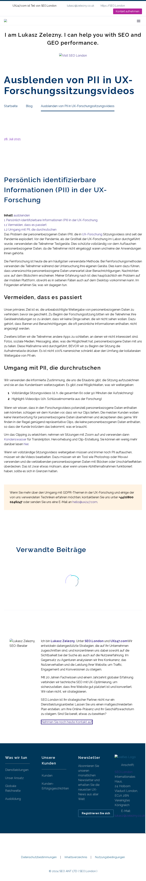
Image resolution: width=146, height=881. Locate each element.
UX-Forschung (92, 234)
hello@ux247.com (84, 502)
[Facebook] (6, 527)
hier (26, 444)
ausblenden (21, 215)
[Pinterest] (17, 527)
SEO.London (124, 772)
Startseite (43, 26)
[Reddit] (34, 527)
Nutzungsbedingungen (110, 857)
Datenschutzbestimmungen (39, 857)
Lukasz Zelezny (63, 641)
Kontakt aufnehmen (127, 11)
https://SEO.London (113, 5)
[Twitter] (12, 527)
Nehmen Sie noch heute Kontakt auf (66, 722)
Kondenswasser (15, 439)
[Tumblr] (23, 527)
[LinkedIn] (140, 5)
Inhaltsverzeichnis (76, 857)
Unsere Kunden (94, 26)
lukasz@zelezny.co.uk (80, 5)
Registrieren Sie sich (96, 813)
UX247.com (119, 641)
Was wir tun (66, 26)
